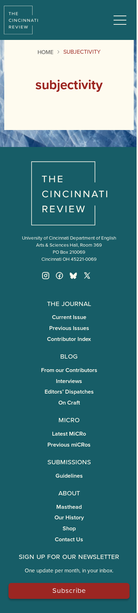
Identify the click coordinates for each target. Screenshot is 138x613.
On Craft (69, 403)
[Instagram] (45, 275)
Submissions (69, 461)
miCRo (69, 419)
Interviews (69, 381)
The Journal (69, 303)
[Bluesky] (73, 275)
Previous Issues (69, 328)
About (69, 492)
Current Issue (69, 317)
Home (45, 52)
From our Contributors (69, 370)
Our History (69, 517)
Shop (69, 528)
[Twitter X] (87, 275)
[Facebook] (59, 275)
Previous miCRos (69, 445)
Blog (69, 355)
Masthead (69, 507)
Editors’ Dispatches (69, 392)
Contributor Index (69, 339)
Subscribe (69, 590)
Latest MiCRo (69, 434)
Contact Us (69, 539)
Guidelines (69, 476)
